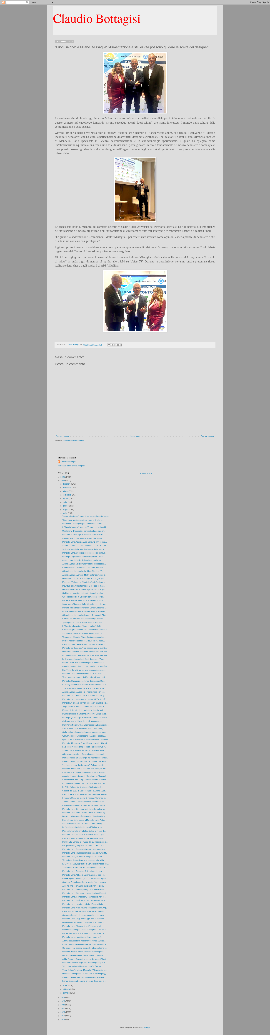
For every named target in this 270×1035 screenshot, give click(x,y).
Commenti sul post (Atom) (74, 440)
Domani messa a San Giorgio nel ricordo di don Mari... (85, 758)
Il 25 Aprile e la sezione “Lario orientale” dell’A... (82, 626)
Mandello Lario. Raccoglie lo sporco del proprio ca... (84, 849)
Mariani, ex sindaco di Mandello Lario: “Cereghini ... (84, 608)
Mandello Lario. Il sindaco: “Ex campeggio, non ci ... (84, 897)
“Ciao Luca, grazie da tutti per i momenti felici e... (82, 520)
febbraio (66, 989)
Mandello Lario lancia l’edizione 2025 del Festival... (84, 674)
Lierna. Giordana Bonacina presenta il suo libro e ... (84, 981)
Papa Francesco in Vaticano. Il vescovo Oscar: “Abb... (84, 714)
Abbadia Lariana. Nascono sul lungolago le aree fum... (85, 666)
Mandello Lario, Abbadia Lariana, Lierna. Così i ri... (83, 875)
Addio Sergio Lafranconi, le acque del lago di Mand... (84, 959)
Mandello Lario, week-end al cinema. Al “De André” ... (84, 699)
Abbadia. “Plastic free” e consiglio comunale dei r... (83, 977)
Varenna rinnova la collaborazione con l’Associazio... (84, 545)
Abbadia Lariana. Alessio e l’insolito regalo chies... (83, 692)
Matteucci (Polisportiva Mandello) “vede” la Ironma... (84, 582)
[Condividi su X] (114, 344)
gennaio (66, 993)
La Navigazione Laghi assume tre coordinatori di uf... (84, 685)
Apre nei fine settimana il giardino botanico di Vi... (83, 886)
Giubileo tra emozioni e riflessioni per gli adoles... (83, 593)
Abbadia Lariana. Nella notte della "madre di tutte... (83, 802)
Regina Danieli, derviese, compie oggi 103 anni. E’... (84, 644)
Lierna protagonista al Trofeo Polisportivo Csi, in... (83, 557)
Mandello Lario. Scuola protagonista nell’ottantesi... (84, 889)
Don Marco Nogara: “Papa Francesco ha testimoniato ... (85, 725)
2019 (62, 1016)
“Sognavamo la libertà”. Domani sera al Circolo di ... (84, 707)
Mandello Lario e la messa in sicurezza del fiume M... (84, 853)
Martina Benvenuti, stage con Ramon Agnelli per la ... (84, 963)
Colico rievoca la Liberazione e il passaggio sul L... (83, 721)
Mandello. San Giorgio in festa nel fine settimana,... (83, 535)
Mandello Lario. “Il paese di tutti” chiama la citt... (82, 926)
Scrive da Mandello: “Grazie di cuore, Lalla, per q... (83, 549)
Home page (135, 436)
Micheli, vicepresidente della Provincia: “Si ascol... (83, 641)
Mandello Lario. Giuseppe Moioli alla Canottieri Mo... (84, 809)
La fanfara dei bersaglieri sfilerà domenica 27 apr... (83, 659)
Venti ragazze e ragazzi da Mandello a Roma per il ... (84, 677)
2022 (62, 1005)
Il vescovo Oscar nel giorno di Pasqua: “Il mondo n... (84, 798)
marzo (65, 985)
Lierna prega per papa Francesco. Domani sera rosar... (85, 718)
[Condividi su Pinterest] (120, 344)
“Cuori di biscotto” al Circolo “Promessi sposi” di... (83, 597)
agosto (66, 498)
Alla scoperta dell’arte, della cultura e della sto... (82, 560)
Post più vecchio (207, 436)
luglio (65, 502)
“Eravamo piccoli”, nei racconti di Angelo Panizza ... (84, 736)
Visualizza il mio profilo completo (71, 466)
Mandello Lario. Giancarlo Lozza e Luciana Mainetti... (85, 893)
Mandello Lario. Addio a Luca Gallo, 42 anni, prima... (84, 542)
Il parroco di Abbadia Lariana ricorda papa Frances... (84, 772)
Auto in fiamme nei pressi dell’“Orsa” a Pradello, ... (83, 728)
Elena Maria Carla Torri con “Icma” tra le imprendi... (83, 911)
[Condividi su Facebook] (117, 344)
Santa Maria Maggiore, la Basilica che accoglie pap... (84, 604)
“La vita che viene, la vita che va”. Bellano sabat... (83, 765)
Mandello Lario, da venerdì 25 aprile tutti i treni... (82, 857)
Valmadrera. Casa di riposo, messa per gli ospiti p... (84, 860)
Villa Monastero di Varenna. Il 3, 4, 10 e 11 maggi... (83, 688)
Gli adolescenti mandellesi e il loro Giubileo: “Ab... (83, 571)
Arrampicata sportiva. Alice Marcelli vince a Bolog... (83, 941)
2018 (62, 1019)
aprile (65, 513)
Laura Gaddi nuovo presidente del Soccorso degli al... (85, 944)
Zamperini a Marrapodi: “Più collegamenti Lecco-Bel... (85, 868)
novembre (67, 487)
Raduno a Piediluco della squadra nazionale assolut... (85, 794)
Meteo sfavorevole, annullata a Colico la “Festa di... (84, 831)
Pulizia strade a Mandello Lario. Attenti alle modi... (83, 838)
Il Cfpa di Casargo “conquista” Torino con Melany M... (84, 527)
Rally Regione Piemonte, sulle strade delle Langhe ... (85, 878)
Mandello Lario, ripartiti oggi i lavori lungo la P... (82, 937)
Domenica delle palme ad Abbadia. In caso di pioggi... (85, 974)
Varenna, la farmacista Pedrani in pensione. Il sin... (83, 750)
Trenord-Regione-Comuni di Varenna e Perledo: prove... (86, 516)
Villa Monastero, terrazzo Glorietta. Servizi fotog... (83, 824)
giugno (66, 506)
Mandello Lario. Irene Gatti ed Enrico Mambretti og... (84, 813)
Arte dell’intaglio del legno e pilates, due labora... (83, 538)
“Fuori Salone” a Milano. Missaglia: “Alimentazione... (84, 970)
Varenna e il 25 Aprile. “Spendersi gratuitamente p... (84, 637)
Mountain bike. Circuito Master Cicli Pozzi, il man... (83, 586)
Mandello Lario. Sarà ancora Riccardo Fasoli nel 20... (85, 900)
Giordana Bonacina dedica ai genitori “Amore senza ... (85, 882)
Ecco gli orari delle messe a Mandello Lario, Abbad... (84, 820)
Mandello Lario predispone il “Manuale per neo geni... (85, 695)
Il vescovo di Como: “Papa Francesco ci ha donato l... (84, 780)
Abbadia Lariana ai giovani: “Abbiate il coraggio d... (84, 564)
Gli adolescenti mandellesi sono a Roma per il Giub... (84, 615)
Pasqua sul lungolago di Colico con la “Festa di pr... (84, 845)
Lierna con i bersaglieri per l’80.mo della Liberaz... (83, 524)
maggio (66, 510)
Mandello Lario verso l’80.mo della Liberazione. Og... (84, 908)
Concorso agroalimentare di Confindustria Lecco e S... (85, 630)
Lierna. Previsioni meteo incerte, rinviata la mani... (83, 600)
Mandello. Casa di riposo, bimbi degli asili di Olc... (83, 681)
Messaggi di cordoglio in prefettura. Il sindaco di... (83, 710)
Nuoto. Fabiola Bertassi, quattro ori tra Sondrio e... (83, 955)
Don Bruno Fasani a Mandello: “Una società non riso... (85, 652)
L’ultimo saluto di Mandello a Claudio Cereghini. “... (84, 568)
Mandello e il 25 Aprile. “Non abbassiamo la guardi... (84, 648)
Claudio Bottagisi (97, 18)
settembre (67, 495)
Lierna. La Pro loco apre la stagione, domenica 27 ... (84, 663)
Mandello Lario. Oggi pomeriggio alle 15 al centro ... (84, 919)
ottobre (66, 491)
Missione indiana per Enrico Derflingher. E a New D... (84, 930)
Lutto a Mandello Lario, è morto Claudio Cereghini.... (84, 611)
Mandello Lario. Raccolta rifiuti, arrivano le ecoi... (83, 871)
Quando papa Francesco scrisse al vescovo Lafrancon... (86, 739)
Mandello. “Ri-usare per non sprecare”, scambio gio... (85, 703)
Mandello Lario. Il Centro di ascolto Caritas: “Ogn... (83, 835)
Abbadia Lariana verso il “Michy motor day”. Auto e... (84, 575)
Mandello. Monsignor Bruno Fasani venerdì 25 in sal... (85, 743)
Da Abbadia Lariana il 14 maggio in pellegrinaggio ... (84, 578)
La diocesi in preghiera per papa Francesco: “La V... (84, 747)
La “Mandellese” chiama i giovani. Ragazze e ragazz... (85, 655)
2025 (62, 481)
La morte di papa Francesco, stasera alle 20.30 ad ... (84, 783)
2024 (62, 997)
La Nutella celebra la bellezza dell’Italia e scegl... (83, 827)
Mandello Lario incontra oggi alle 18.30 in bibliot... (83, 904)
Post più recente (62, 436)
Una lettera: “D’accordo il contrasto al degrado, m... (83, 531)
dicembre (67, 484)
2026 (62, 477)
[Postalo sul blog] (111, 344)
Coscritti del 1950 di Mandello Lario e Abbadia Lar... (84, 791)
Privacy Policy (146, 473)
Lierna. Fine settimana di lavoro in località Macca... (83, 933)
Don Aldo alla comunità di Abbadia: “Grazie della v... (84, 816)
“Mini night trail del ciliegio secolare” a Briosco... (82, 966)
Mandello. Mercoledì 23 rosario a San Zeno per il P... (84, 769)
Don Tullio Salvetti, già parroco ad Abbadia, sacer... (83, 670)
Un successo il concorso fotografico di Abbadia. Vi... (84, 922)
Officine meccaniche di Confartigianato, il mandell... (84, 754)
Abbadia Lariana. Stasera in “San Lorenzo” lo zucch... (85, 776)
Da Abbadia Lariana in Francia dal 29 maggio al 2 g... (85, 842)
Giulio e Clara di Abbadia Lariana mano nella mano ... (85, 732)
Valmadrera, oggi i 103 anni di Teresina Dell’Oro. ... (83, 633)
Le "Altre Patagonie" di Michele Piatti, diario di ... (82, 787)
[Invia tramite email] (108, 344)
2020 (62, 1012)
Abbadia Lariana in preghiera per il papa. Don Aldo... (84, 761)
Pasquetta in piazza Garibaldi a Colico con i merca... (84, 805)
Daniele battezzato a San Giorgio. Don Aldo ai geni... (84, 589)
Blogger (147, 1027)
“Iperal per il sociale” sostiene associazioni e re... (83, 622)
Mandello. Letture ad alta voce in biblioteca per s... (83, 952)
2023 (62, 1001)
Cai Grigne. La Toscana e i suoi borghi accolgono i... (84, 948)
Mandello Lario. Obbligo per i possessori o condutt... (84, 553)
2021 (62, 1008)
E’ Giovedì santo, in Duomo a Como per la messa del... (85, 864)
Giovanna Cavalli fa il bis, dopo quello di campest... (84, 915)
